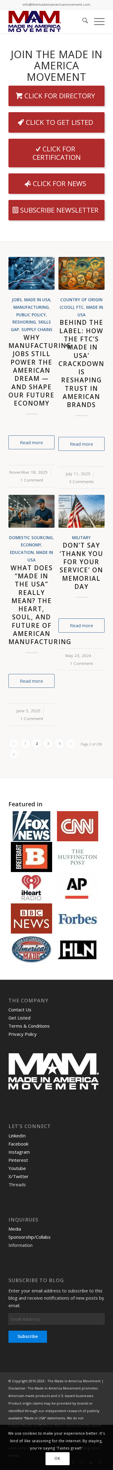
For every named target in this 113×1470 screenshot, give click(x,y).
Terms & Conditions (29, 1026)
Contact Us (19, 1010)
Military (81, 537)
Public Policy (31, 315)
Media (14, 1229)
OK (57, 1458)
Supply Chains (36, 329)
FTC (80, 307)
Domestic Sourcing (31, 537)
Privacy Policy (22, 1034)
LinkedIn (17, 1136)
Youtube (17, 1168)
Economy (31, 545)
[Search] (82, 21)
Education (22, 552)
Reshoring (24, 322)
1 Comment (31, 480)
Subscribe (27, 1336)
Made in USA (37, 299)
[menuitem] (82, 21)
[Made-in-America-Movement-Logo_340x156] (46, 21)
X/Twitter (18, 1176)
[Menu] (96, 21)
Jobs (17, 299)
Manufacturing (31, 307)
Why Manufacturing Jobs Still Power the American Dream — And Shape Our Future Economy (39, 370)
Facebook (18, 1144)
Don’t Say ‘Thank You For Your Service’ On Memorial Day (81, 565)
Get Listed (19, 1018)
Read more (31, 442)
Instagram (19, 1152)
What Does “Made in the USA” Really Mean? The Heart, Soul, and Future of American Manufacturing (39, 605)
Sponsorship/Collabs (29, 1237)
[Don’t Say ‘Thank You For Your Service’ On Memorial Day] (81, 511)
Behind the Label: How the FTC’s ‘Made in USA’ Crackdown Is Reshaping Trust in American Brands (81, 363)
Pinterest (18, 1160)
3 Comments (81, 481)
